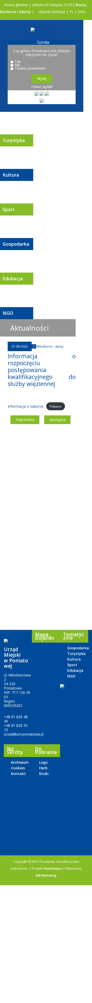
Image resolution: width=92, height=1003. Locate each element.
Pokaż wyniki (41, 86)
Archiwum (20, 762)
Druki (44, 773)
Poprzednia (25, 419)
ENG (81, 11)
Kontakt (18, 773)
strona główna (15, 4)
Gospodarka (16, 244)
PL (72, 11)
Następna (57, 419)
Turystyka (14, 140)
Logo (43, 762)
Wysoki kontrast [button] (51, 11)
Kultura (11, 175)
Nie (17, 64)
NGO (8, 313)
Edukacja (13, 278)
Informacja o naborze (26, 406)
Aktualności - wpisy (49, 346)
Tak (18, 61)
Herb (43, 767)
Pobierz (56, 406)
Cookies (18, 767)
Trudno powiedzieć (30, 68)
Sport (9, 209)
